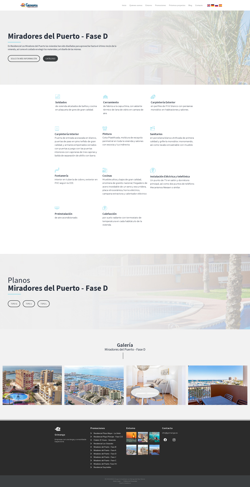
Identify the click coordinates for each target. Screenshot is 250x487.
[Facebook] (165, 440)
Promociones (160, 5)
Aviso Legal (116, 481)
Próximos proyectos (177, 5)
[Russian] (216, 5)
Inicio (124, 5)
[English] (209, 5)
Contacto (199, 5)
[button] (24, 58)
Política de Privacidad (130, 481)
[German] (213, 5)
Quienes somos (135, 5)
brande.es (127, 483)
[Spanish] (220, 5)
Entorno (148, 5)
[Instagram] (174, 440)
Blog (190, 5)
